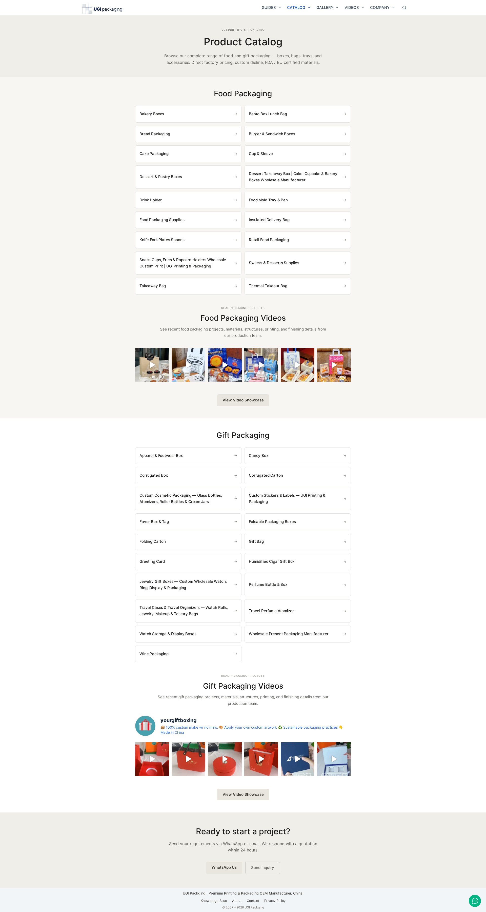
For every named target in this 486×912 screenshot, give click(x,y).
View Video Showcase (243, 400)
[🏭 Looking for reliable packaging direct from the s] (152, 365)
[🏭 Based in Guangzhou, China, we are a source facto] (298, 365)
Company (380, 7)
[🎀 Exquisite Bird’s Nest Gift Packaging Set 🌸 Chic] (152, 759)
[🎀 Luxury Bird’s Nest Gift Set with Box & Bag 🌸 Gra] (225, 759)
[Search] (404, 8)
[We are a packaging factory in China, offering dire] (298, 759)
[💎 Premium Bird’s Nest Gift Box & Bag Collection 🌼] (189, 759)
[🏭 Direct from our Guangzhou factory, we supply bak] (225, 365)
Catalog (296, 7)
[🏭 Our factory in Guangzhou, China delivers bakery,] (261, 365)
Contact (253, 901)
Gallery (324, 7)
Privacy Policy (275, 901)
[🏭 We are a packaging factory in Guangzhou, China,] (334, 365)
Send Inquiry (262, 867)
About (237, 901)
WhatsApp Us (224, 867)
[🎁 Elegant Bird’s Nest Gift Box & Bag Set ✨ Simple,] (261, 759)
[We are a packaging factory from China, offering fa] (334, 759)
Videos (352, 7)
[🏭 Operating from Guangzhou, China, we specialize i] (189, 365)
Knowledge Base (214, 901)
